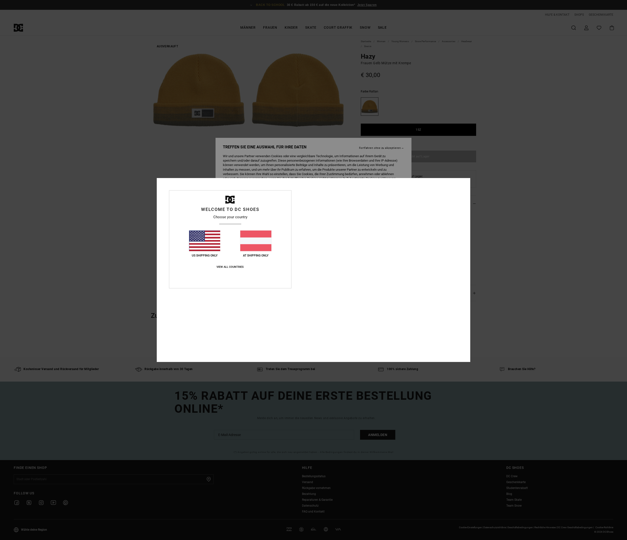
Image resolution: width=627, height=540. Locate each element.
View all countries (230, 267)
